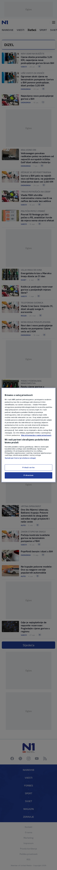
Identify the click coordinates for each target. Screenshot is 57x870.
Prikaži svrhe (28, 467)
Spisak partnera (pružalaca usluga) (20, 458)
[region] (28, 435)
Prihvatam (28, 475)
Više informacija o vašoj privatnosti (36, 435)
